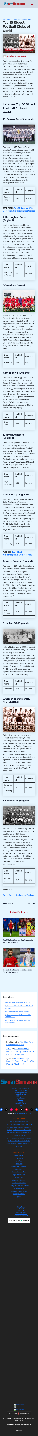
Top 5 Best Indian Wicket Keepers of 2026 (17, 1003)
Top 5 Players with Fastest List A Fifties (17, 1011)
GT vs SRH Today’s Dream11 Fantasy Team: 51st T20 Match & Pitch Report (20, 1051)
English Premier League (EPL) (20, 1088)
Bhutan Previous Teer (19, 1172)
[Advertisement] (19, 1313)
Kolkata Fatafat (19, 1188)
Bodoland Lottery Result (19, 1191)
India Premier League (20, 1090)
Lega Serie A (20, 1098)
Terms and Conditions (21, 1214)
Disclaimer (21, 1208)
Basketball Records (20, 1104)
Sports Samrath (6, 19)
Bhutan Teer (19, 1158)
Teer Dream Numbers (19, 1183)
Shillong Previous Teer (19, 1180)
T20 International (21, 1096)
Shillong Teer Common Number (19, 1186)
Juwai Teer (19, 1161)
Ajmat (8, 1048)
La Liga (21, 1102)
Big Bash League (21, 1094)
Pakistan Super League (21, 1092)
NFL (21, 1106)
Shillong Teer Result (19, 1194)
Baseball (20, 1100)
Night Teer (19, 1164)
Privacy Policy (21, 1207)
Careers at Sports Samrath (21, 1215)
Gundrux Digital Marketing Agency (19, 1424)
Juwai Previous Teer (19, 1169)
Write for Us (21, 1210)
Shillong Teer (19, 1177)
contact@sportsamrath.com (23, 1113)
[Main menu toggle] (31, 3)
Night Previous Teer (19, 1175)
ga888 (19, 1197)
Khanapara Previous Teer (19, 1166)
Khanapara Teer (19, 1155)
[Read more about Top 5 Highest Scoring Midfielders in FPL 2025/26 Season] (19, 957)
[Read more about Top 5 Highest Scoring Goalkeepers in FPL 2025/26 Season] (19, 927)
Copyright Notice (21, 1212)
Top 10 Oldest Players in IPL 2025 (19, 1121)
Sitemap (19, 1431)
